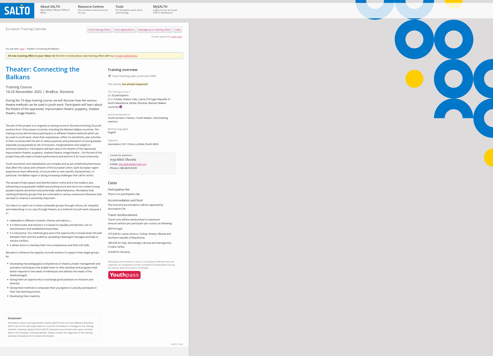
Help (177, 29)
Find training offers (99, 29)
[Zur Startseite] (17, 17)
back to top (177, 344)
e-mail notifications (126, 55)
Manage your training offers (155, 29)
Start (22, 48)
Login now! (176, 36)
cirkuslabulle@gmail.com (132, 164)
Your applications (124, 29)
